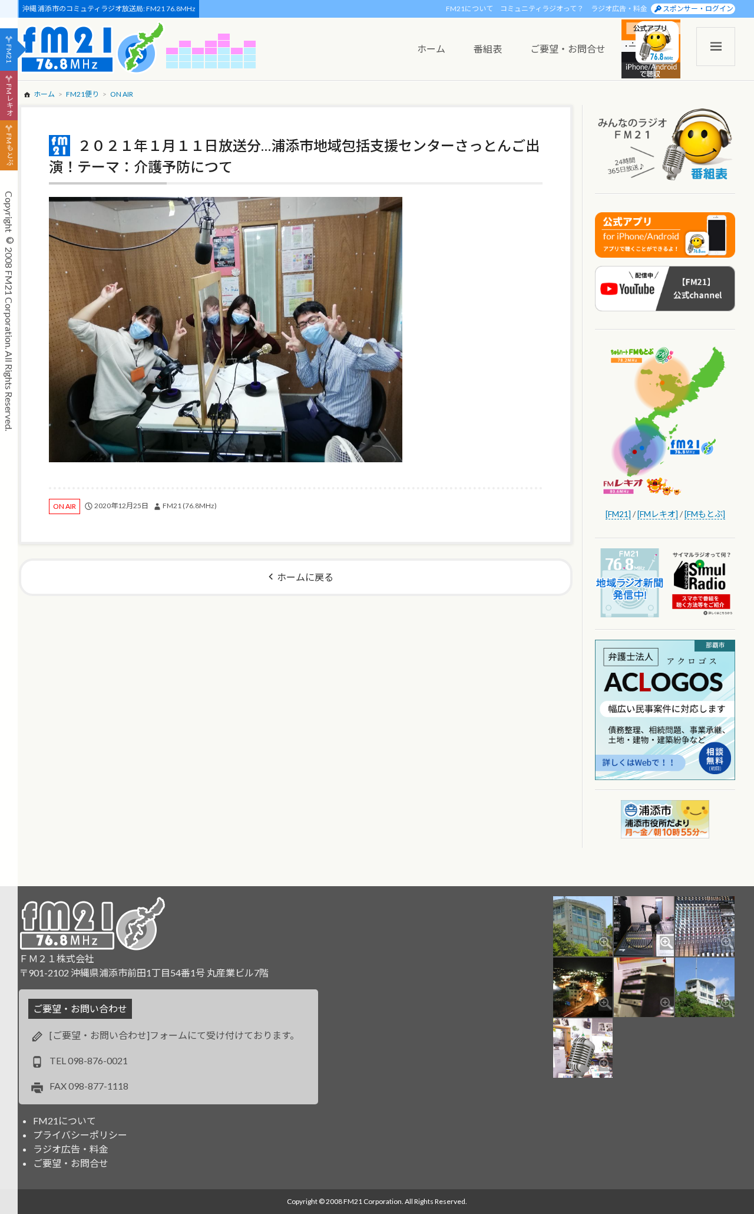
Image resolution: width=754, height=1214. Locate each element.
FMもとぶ (9, 150)
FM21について (469, 8)
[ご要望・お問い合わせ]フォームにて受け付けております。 (174, 1035)
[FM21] (618, 514)
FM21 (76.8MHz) (190, 505)
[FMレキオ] (657, 514)
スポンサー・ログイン (698, 8)
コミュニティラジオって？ (542, 8)
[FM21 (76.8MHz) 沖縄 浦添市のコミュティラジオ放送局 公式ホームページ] (92, 47)
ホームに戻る (305, 577)
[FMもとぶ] (704, 514)
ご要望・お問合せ (70, 1163)
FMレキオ (9, 100)
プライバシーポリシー (80, 1134)
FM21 (9, 53)
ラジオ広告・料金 (619, 8)
